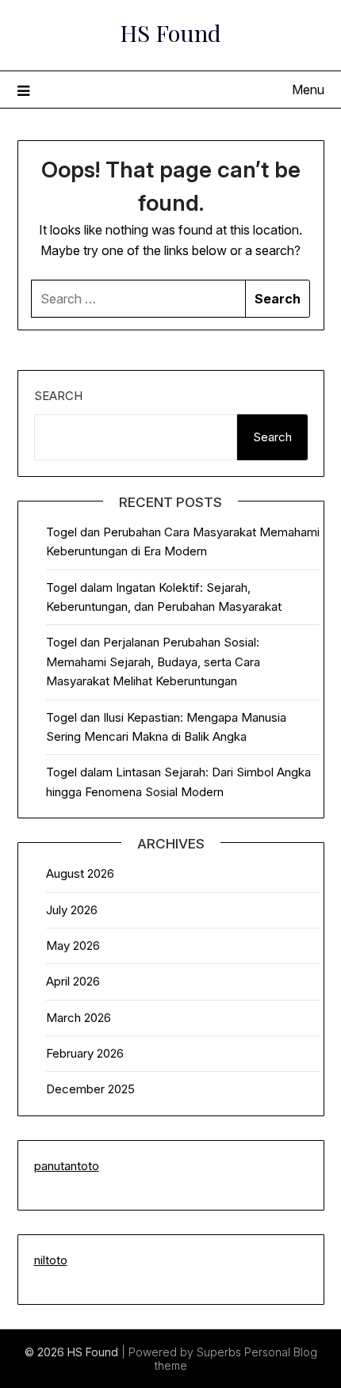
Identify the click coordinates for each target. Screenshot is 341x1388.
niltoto (50, 1260)
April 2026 (73, 981)
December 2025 (90, 1088)
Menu (308, 89)
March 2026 (78, 1017)
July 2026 (72, 909)
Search (58, 395)
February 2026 (85, 1053)
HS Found (170, 32)
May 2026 (73, 945)
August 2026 (80, 873)
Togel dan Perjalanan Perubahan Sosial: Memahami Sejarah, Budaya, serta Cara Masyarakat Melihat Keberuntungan (153, 661)
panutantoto (66, 1165)
